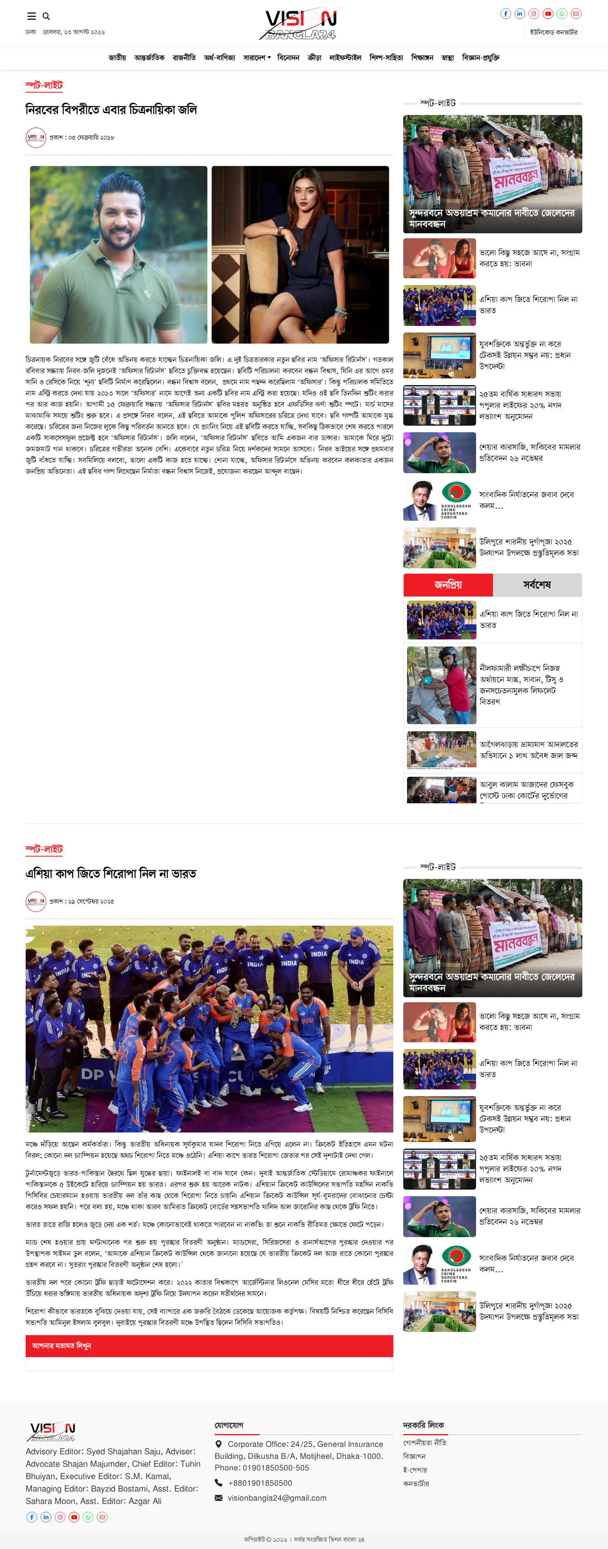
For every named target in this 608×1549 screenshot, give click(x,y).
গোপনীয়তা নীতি (424, 1443)
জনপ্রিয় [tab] (448, 584)
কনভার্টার (416, 1484)
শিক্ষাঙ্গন (422, 57)
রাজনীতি (184, 57)
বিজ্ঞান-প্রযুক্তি (481, 57)
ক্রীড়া (314, 57)
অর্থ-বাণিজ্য (219, 57)
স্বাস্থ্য (448, 57)
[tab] (448, 585)
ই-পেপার (415, 1470)
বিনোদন (288, 57)
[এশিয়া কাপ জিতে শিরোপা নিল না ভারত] (209, 1029)
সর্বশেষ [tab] (537, 584)
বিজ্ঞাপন (414, 1456)
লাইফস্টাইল (345, 57)
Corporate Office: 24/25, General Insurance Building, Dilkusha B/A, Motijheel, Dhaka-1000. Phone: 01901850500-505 (299, 1455)
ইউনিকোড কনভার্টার (553, 33)
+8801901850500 (259, 1483)
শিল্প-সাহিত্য (386, 57)
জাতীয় (117, 57)
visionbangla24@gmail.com (276, 1498)
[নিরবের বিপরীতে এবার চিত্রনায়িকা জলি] (209, 254)
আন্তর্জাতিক (149, 57)
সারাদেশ (254, 57)
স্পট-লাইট (438, 104)
